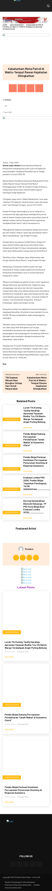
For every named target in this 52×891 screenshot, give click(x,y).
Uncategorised (17, 25)
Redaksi (8, 100)
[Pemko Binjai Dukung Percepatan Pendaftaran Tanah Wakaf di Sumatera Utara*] (12, 440)
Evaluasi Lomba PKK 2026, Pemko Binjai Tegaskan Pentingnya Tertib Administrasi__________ (36, 483)
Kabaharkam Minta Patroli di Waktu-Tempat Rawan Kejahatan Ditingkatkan (37, 383)
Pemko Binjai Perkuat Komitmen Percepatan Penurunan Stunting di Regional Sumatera (35, 461)
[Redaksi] (21, 549)
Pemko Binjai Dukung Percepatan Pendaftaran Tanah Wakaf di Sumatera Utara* (34, 439)
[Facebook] (13, 88)
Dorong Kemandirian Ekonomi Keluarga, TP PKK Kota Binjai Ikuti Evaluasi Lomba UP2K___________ (34, 506)
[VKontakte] (39, 864)
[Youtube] (36, 558)
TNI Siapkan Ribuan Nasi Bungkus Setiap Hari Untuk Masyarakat (13, 383)
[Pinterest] (30, 88)
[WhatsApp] (39, 88)
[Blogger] (12, 864)
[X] (22, 88)
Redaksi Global (10, 652)
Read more (28, 427)
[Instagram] (23, 558)
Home (5, 25)
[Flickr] (26, 864)
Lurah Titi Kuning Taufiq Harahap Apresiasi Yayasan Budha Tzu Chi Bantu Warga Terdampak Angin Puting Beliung (34, 414)
